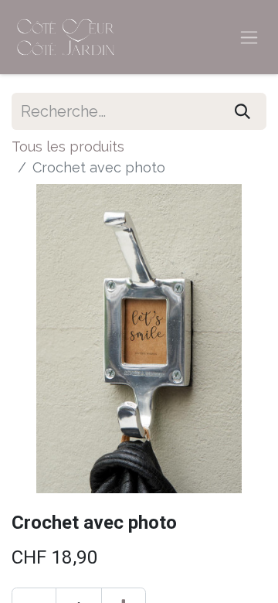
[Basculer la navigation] (249, 37)
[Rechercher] (242, 111)
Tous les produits (68, 146)
